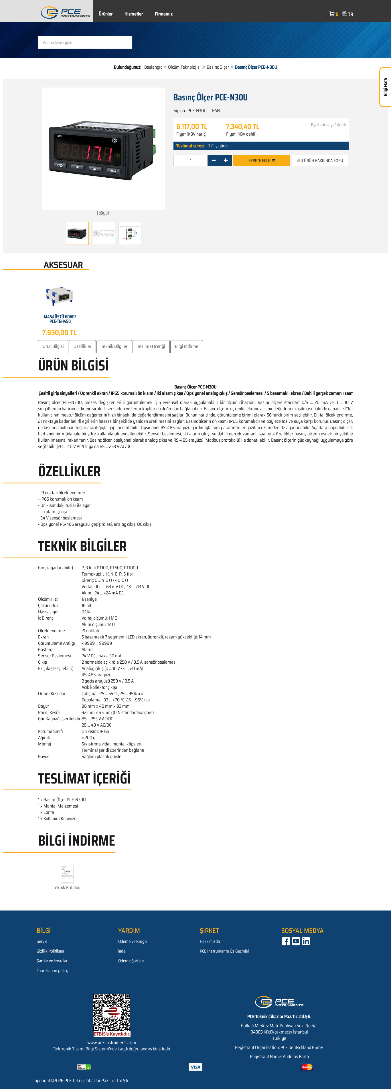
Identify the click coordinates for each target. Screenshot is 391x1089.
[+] (226, 160)
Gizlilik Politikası (50, 951)
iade (121, 951)
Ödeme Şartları (131, 960)
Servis (42, 941)
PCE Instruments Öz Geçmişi (224, 951)
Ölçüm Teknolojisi (184, 67)
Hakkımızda (210, 941)
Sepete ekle (260, 160)
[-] (214, 160)
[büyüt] (103, 213)
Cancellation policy (52, 970)
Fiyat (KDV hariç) (191, 134)
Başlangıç (153, 67)
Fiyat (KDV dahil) (241, 134)
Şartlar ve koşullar (52, 960)
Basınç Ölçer (218, 67)
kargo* (331, 125)
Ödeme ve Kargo (132, 941)
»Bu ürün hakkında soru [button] (320, 160)
